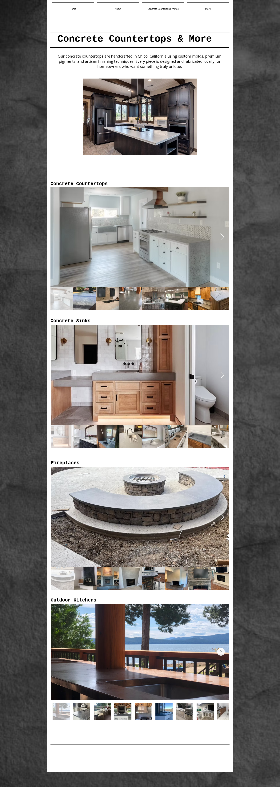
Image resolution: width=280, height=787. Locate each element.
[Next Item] (222, 237)
